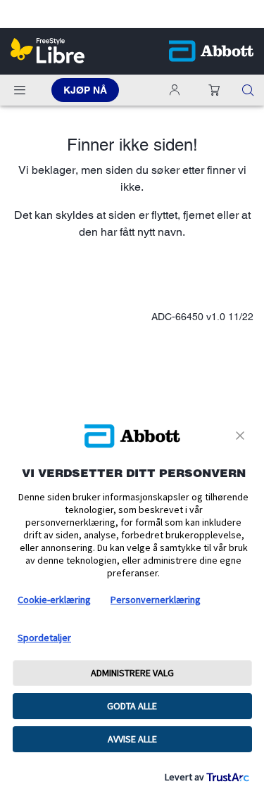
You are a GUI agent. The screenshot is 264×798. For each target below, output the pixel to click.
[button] (214, 90)
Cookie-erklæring (54, 599)
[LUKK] (242, 435)
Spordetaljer (44, 637)
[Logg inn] (177, 90)
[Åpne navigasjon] (20, 90)
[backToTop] (245, 683)
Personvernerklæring (156, 599)
